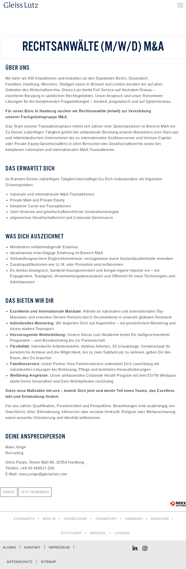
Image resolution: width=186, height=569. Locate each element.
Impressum (59, 547)
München (160, 519)
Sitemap (48, 562)
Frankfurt (106, 519)
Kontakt (32, 547)
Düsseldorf (76, 519)
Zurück (9, 492)
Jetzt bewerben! (35, 492)
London (122, 533)
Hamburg (134, 519)
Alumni (9, 547)
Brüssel (98, 533)
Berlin (49, 519)
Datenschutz (20, 562)
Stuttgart (71, 533)
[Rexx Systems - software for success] (178, 504)
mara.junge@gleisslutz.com (43, 474)
